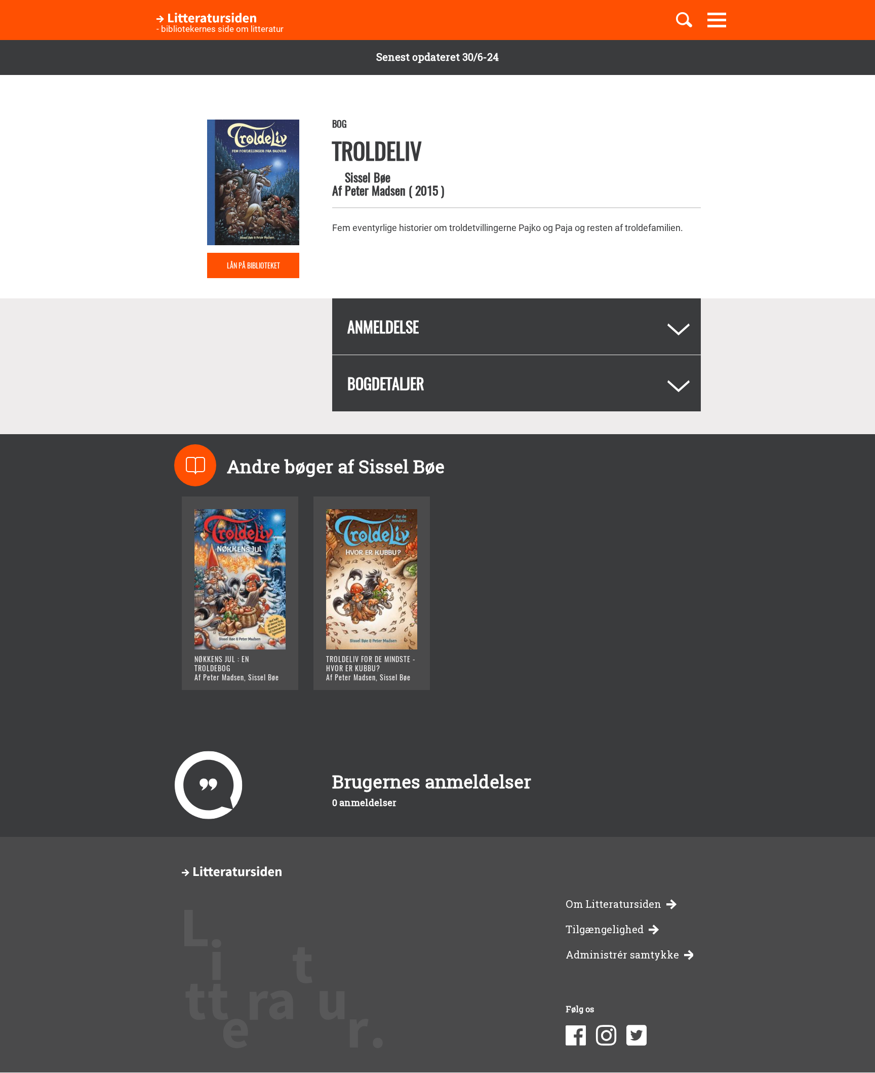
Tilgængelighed (605, 929)
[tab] (516, 326)
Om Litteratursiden (613, 904)
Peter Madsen (375, 190)
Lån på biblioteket (253, 265)
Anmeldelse (383, 326)
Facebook (576, 1035)
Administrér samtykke (622, 955)
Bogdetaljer (385, 383)
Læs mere (227, 669)
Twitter (636, 1035)
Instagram (606, 1035)
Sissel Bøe (367, 177)
